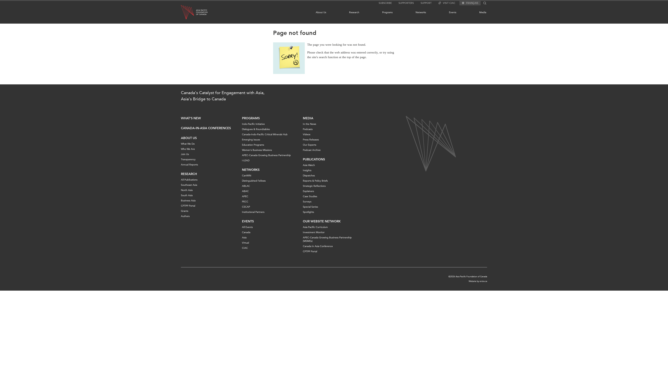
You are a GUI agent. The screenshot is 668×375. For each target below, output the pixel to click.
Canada (246, 232)
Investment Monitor (314, 232)
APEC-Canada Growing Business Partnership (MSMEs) (327, 239)
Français (472, 3)
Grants (184, 211)
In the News (309, 124)
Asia (244, 237)
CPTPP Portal (188, 205)
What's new (191, 118)
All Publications (189, 179)
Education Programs (253, 144)
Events (452, 12)
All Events (247, 227)
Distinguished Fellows (254, 180)
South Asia (187, 195)
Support (426, 3)
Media (482, 12)
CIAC (245, 248)
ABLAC (246, 186)
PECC (245, 201)
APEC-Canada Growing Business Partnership (266, 155)
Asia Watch (309, 165)
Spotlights (308, 212)
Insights (307, 170)
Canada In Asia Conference (318, 246)
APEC (245, 196)
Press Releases (311, 139)
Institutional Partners (253, 212)
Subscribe (385, 3)
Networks (421, 12)
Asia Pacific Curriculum (315, 227)
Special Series (310, 206)
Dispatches (309, 175)
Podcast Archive (312, 150)
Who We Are (188, 149)
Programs (387, 12)
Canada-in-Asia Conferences (206, 128)
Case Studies (310, 196)
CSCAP (246, 206)
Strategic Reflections (314, 186)
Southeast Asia (189, 185)
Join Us (185, 154)
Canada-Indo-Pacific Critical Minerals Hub (265, 134)
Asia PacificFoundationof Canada (202, 12)
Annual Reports (189, 164)
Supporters (406, 3)
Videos (306, 134)
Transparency (188, 159)
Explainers (308, 191)
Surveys (307, 201)
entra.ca (483, 281)
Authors (185, 216)
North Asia (187, 190)
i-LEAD (245, 160)
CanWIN (246, 175)
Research (354, 12)
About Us (321, 12)
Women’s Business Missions (257, 150)
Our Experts (309, 144)
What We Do (188, 143)
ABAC (245, 191)
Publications (314, 159)
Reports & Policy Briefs (315, 180)
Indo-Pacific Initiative (253, 124)
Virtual (245, 242)
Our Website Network (322, 221)
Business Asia (188, 200)
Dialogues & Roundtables (256, 129)
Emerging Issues (251, 139)
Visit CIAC (449, 3)
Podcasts (308, 129)
